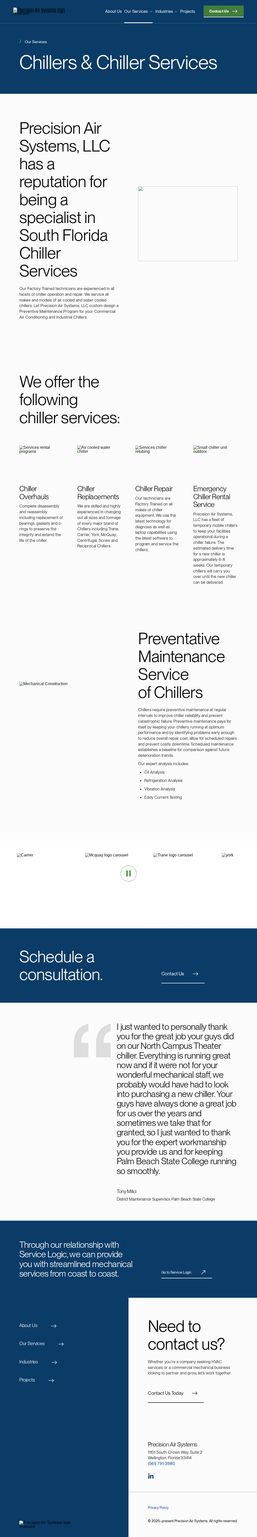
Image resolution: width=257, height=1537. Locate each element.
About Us (113, 11)
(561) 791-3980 (161, 1463)
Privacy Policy (158, 1508)
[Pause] (128, 873)
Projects (187, 11)
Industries (164, 11)
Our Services (136, 11)
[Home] (40, 12)
